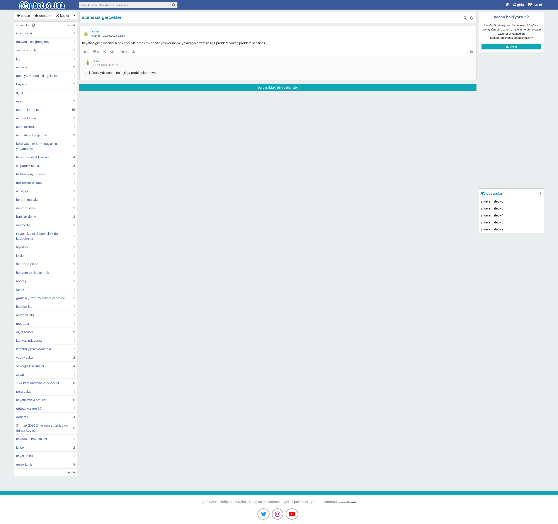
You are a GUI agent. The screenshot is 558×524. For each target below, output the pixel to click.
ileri (69, 25)
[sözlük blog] (507, 4)
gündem (44, 15)
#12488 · (108, 35)
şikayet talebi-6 (492, 201)
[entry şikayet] (471, 52)
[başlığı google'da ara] (471, 18)
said (353, 502)
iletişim (226, 501)
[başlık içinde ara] (465, 18)
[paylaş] (105, 52)
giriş (520, 5)
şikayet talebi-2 (492, 229)
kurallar (240, 501)
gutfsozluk (42, 5)
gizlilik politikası (295, 501)
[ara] (173, 4)
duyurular (493, 193)
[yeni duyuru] (540, 193)
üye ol (537, 5)
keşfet (64, 15)
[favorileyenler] (133, 52)
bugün (25, 15)
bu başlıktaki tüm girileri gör (278, 87)
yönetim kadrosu (324, 501)
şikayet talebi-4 (492, 215)
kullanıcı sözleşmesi (265, 501)
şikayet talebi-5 (492, 208)
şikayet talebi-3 (492, 222)
